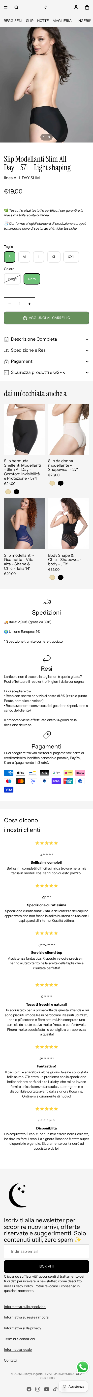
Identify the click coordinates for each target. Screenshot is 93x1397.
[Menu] (5, 7)
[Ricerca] (16, 7)
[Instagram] (38, 1389)
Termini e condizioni (19, 1339)
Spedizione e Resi (29, 350)
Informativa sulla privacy (22, 1328)
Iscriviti (46, 1266)
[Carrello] (87, 7)
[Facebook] (29, 1389)
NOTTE (43, 20)
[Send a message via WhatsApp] (83, 1367)
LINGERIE (83, 20)
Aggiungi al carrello (49, 318)
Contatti (10, 1360)
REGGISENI (13, 20)
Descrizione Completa (34, 339)
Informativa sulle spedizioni (25, 1306)
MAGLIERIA (62, 20)
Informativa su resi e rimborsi (26, 1317)
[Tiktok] (55, 1389)
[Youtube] (47, 1389)
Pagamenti (22, 361)
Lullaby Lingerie (31, 1374)
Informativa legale (18, 1349)
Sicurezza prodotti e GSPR (38, 372)
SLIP (29, 20)
